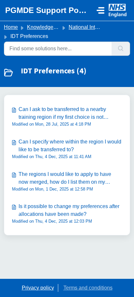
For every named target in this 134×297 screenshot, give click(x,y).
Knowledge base (46, 27)
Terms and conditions (88, 288)
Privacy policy (38, 288)
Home (11, 27)
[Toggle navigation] (100, 10)
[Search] (121, 49)
